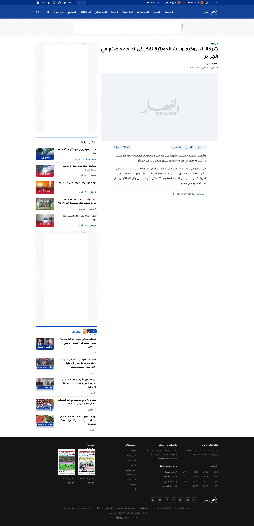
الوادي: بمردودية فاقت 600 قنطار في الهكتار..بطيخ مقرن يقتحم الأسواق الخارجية (78, 421)
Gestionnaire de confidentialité (78, 508)
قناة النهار (128, 12)
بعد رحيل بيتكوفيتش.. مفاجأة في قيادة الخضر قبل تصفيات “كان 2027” (77, 201)
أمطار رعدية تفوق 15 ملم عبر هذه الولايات (80, 218)
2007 (195, 486)
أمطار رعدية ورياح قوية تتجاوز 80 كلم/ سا (77, 152)
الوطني (156, 12)
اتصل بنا (143, 508)
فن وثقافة (86, 12)
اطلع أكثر (76, 332)
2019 (195, 472)
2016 (206, 477)
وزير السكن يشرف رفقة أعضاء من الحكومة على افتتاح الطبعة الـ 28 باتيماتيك (79, 384)
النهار (210, 64)
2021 (216, 472)
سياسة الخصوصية (126, 508)
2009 (215, 486)
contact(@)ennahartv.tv (166, 458)
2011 (196, 482)
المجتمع (71, 12)
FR (48, 12)
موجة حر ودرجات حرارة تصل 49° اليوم (78, 183)
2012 (206, 482)
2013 (216, 482)
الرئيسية (168, 12)
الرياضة (114, 12)
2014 (185, 477)
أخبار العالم (101, 12)
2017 (216, 477)
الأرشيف (214, 44)
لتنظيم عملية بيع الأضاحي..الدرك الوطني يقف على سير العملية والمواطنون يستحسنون (79, 363)
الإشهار (166, 508)
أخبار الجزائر (143, 12)
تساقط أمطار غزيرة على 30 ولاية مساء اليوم (80, 168)
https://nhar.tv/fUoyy (184, 194)
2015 (196, 477)
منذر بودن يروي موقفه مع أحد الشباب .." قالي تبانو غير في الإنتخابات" (77, 402)
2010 (185, 482)
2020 (205, 472)
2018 (185, 472)
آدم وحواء (58, 12)
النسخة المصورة (182, 508)
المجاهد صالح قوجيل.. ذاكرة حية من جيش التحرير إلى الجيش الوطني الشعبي (78, 343)
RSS (99, 508)
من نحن (155, 508)
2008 (205, 486)
